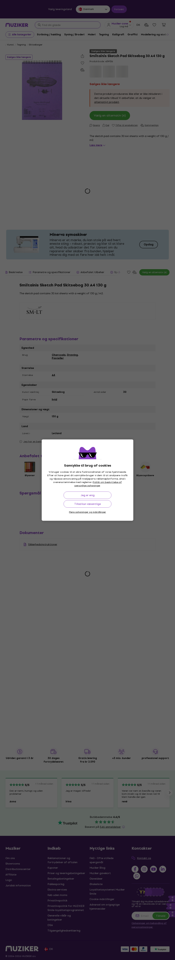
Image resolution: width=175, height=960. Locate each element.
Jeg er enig (88, 495)
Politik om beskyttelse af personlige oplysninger (98, 484)
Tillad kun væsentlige (87, 504)
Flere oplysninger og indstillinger (87, 512)
